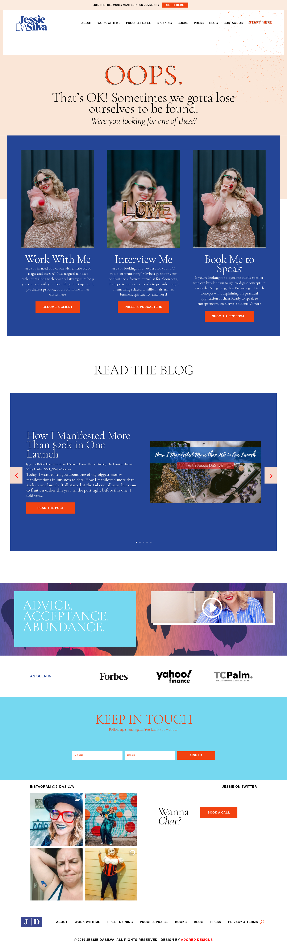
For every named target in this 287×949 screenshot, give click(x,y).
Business (73, 464)
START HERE (260, 23)
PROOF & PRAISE (138, 23)
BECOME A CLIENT (58, 307)
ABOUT (86, 23)
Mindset (128, 464)
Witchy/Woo (50, 469)
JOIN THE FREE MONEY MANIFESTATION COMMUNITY (138, 5)
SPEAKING (164, 23)
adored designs (197, 939)
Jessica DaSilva (37, 464)
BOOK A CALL (219, 812)
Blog (198, 922)
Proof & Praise (154, 922)
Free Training (120, 922)
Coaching (101, 464)
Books (181, 922)
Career (82, 464)
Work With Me (87, 922)
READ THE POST (50, 508)
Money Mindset (34, 469)
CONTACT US (233, 23)
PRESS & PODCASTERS (143, 307)
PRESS (199, 23)
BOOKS (183, 23)
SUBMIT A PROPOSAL (229, 316)
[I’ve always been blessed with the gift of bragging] (56, 819)
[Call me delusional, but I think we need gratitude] (111, 819)
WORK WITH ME (108, 23)
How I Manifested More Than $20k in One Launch (78, 444)
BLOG (213, 23)
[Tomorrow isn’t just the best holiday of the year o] (111, 874)
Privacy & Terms (243, 922)
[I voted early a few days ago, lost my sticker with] (56, 874)
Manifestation (115, 464)
